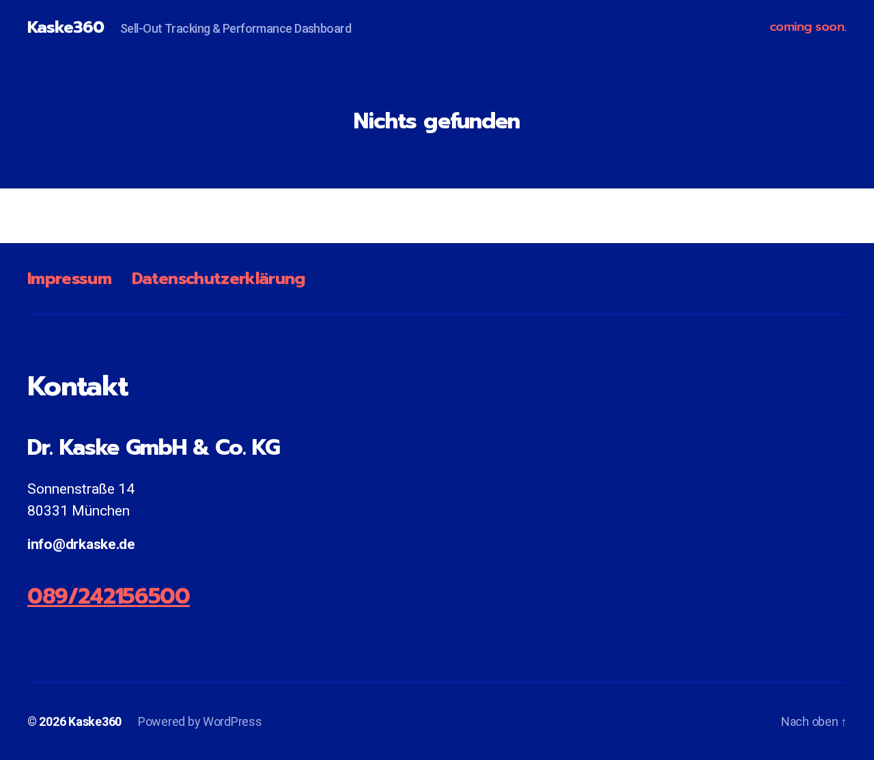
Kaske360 (65, 27)
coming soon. (808, 27)
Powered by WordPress (200, 721)
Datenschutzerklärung (218, 278)
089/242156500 (108, 596)
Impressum (69, 278)
